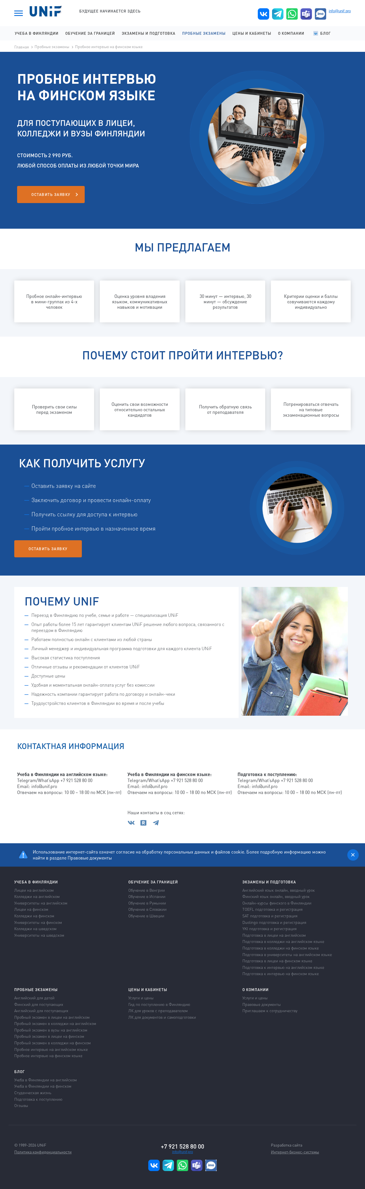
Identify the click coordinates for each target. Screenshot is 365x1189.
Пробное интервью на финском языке (109, 46)
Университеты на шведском (39, 935)
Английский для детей (34, 997)
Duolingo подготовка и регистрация (274, 922)
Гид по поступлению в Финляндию (159, 1004)
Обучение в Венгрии (146, 890)
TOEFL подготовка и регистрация (272, 909)
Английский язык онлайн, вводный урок (278, 890)
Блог (325, 33)
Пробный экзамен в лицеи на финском (49, 1036)
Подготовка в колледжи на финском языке (280, 947)
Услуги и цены (141, 997)
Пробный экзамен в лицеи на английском (52, 1017)
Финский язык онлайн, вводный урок (276, 896)
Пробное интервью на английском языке (51, 1049)
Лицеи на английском (34, 890)
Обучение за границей (90, 33)
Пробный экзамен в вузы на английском (50, 1029)
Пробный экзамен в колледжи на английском (55, 1023)
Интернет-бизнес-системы (295, 1151)
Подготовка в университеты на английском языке (287, 954)
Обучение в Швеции (146, 915)
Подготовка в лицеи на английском (274, 935)
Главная (21, 46)
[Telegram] (156, 824)
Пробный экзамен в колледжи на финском (52, 1042)
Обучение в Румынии (147, 902)
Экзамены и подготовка (148, 33)
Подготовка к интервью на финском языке (280, 973)
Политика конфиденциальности (43, 1151)
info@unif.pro (340, 11)
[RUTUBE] (145, 824)
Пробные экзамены (204, 33)
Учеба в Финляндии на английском (45, 1079)
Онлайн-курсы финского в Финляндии (276, 902)
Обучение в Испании (146, 896)
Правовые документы (90, 858)
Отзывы (21, 1105)
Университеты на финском (38, 922)
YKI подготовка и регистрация (269, 928)
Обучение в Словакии (147, 909)
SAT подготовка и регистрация (269, 915)
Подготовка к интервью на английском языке (283, 967)
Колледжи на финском (34, 915)
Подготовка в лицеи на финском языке (277, 960)
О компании (291, 33)
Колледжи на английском (37, 896)
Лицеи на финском (31, 909)
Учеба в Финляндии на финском (42, 1085)
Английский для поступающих (41, 1010)
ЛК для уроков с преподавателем (158, 1010)
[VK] (133, 824)
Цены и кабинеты (251, 33)
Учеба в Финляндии (36, 33)
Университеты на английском (40, 902)
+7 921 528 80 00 (182, 1146)
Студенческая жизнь (32, 1092)
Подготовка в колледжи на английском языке (283, 941)
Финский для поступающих (38, 1004)
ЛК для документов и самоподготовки (162, 1017)
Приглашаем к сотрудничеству (269, 1010)
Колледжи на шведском (35, 928)
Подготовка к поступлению (38, 1099)
